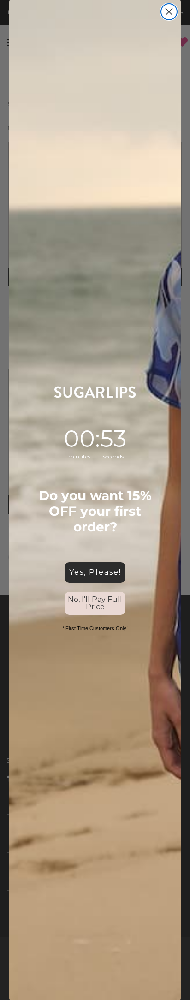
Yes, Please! (95, 572)
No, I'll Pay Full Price (95, 603)
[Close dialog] (169, 12)
